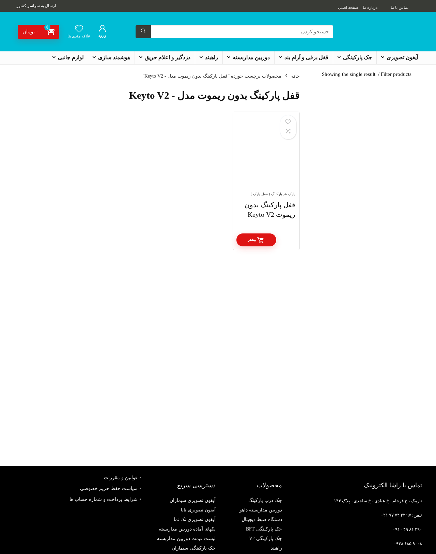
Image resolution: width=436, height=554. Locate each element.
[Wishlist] (79, 29)
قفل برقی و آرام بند (306, 57)
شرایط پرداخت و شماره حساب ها (103, 499)
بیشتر (252, 240)
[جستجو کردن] (143, 31)
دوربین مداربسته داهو (260, 509)
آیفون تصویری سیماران (193, 500)
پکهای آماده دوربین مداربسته (187, 529)
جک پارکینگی (357, 57)
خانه (295, 76)
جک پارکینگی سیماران (194, 548)
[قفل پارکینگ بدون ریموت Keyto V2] (266, 155)
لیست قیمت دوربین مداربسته (186, 538)
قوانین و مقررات (121, 477)
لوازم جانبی (71, 57)
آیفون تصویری (402, 57)
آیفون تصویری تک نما (195, 519)
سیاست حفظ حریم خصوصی (109, 488)
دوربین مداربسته (251, 57)
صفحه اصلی (348, 7)
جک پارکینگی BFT (264, 529)
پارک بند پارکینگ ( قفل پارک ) (273, 194)
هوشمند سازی (114, 57)
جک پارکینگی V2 (265, 538)
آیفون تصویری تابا (198, 509)
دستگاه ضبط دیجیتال (262, 519)
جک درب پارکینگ (265, 500)
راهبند (211, 57)
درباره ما (370, 7)
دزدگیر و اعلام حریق (167, 57)
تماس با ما (399, 7)
